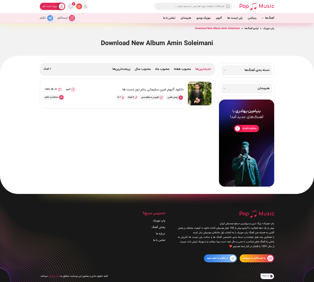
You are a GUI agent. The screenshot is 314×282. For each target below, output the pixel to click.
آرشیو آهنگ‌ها (251, 29)
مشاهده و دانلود (51, 97)
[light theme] (79, 6)
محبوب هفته (182, 69)
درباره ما (160, 233)
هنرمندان (186, 18)
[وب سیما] (267, 276)
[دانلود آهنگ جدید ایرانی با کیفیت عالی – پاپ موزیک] (257, 6)
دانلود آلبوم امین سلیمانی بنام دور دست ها (153, 89)
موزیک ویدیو (204, 18)
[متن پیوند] (246, 143)
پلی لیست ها (234, 18)
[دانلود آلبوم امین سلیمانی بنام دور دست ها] (200, 93)
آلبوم (219, 18)
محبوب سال (143, 69)
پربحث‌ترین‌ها (121, 69)
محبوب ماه (162, 69)
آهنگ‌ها (269, 18)
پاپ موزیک (268, 29)
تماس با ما (169, 18)
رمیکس (252, 18)
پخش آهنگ (158, 227)
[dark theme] (85, 6)
